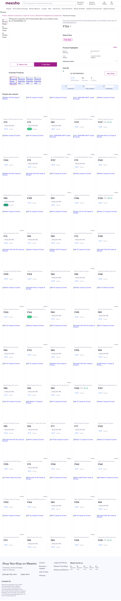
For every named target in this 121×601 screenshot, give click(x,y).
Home (4, 15)
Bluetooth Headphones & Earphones (49, 15)
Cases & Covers (29, 15)
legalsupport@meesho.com (18, 594)
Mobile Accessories (15, 15)
